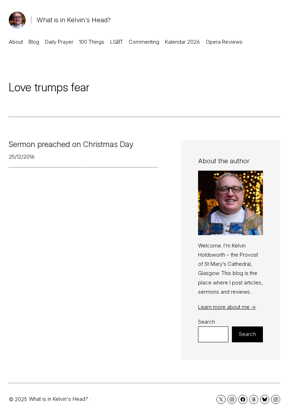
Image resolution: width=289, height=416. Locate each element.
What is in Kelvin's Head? (74, 20)
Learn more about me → (227, 307)
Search (206, 321)
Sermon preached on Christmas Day (71, 144)
